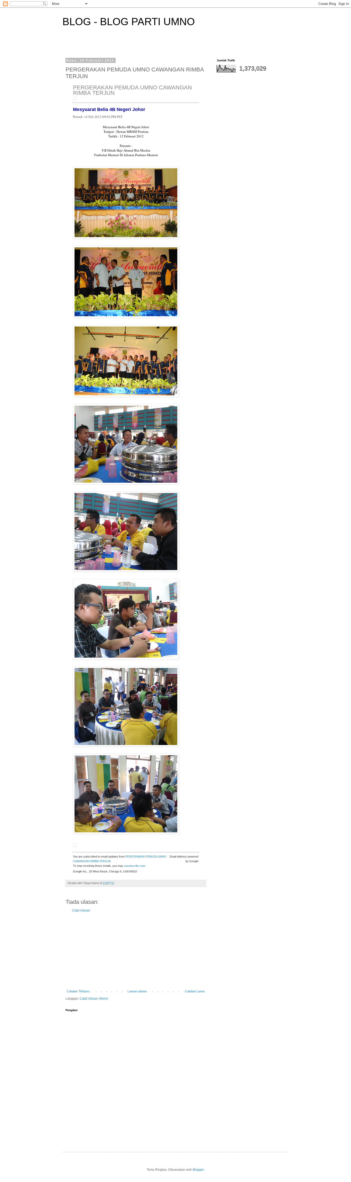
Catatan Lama (195, 991)
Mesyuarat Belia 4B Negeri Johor (109, 109)
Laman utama (137, 991)
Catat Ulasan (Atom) (94, 998)
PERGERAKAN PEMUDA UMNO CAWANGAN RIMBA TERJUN (132, 90)
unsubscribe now (134, 865)
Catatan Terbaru (78, 991)
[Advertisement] (135, 951)
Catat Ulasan (81, 910)
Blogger (198, 1169)
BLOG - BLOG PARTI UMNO (128, 21)
